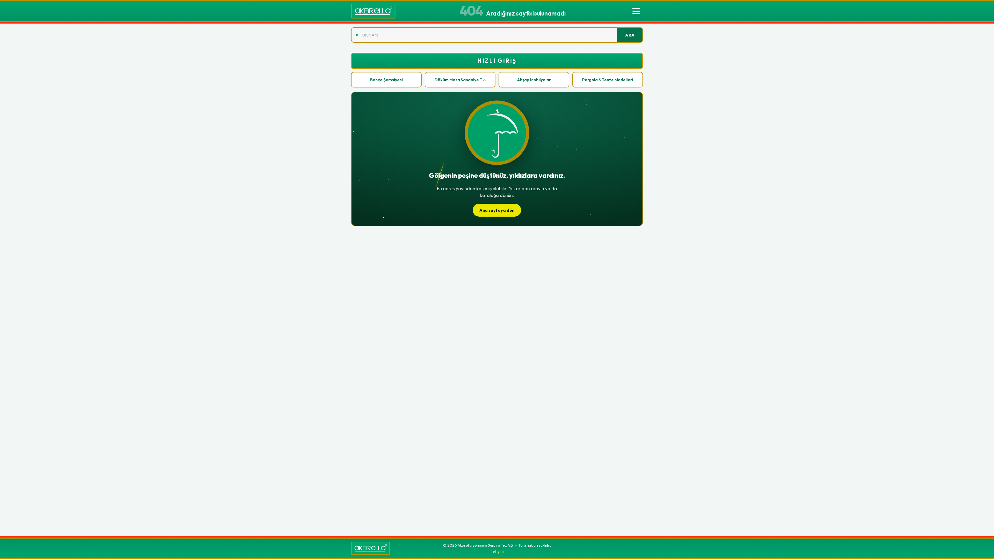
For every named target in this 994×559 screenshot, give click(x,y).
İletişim (497, 551)
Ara (630, 35)
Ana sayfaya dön (496, 210)
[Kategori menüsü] (636, 11)
